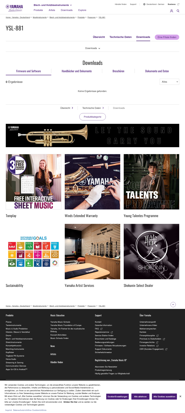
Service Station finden (104, 335)
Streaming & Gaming (14, 362)
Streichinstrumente (14, 342)
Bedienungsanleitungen (104, 342)
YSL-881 (102, 17)
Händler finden (121, 4)
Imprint (8, 410)
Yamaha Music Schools (60, 321)
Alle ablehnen (140, 396)
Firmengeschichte (147, 342)
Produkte (38, 10)
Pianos (9, 321)
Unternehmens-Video (148, 325)
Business (172, 4)
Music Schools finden (59, 338)
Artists (52, 10)
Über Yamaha (145, 315)
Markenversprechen (148, 328)
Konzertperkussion (13, 345)
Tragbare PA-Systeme (15, 355)
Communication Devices (16, 365)
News (52, 346)
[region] (92, 397)
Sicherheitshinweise (103, 352)
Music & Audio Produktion (17, 328)
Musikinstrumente (40, 17)
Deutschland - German (155, 4)
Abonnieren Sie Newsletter (106, 366)
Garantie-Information (103, 325)
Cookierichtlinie (39, 410)
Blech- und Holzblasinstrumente (51, 5)
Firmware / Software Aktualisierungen (110, 345)
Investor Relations (147, 345)
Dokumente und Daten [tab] (157, 71)
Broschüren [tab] (118, 71)
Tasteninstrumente (13, 325)
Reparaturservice (102, 332)
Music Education (57, 315)
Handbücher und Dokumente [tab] (77, 71)
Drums (8, 335)
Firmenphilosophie (147, 335)
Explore (82, 10)
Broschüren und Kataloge (105, 338)
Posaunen (92, 17)
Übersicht (99, 37)
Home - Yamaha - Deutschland (18, 17)
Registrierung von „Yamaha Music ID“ (111, 360)
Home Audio (11, 359)
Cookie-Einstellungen (117, 396)
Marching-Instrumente (15, 349)
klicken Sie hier (70, 401)
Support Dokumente (103, 349)
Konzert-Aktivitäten (58, 334)
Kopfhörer (10, 352)
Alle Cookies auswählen (164, 396)
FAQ (97, 328)
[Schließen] (180, 396)
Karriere (143, 332)
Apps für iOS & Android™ (16, 369)
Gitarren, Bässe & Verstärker (18, 332)
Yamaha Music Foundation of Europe (65, 325)
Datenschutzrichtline (22, 410)
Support (133, 4)
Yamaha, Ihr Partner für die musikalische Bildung (67, 330)
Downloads (67, 10)
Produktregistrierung (103, 370)
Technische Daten (121, 37)
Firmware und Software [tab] (28, 71)
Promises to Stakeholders (150, 338)
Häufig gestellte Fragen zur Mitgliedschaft (112, 373)
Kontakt (98, 321)
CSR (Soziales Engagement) (152, 349)
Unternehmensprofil (148, 321)
